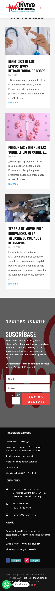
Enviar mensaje (36, 399)
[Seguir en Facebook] (8, 560)
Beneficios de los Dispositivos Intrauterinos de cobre (26, 66)
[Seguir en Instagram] (26, 560)
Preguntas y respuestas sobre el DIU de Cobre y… (27, 150)
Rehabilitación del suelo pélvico (20, 456)
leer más (13, 102)
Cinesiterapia (12, 467)
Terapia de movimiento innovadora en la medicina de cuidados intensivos (26, 235)
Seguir (16, 560)
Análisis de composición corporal (21, 461)
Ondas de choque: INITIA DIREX (21, 472)
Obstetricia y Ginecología (17, 441)
